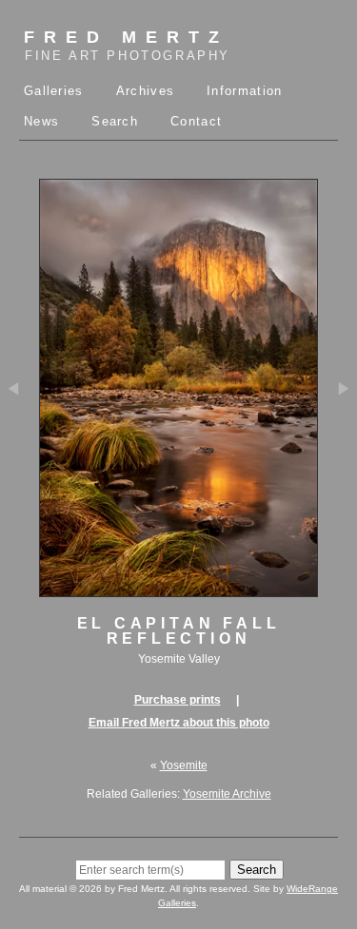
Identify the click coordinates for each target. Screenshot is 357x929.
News (41, 121)
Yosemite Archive (227, 794)
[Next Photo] (337, 444)
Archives (145, 91)
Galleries (54, 91)
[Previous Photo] (19, 444)
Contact (196, 121)
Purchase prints (177, 699)
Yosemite (184, 765)
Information (244, 91)
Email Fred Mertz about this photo (179, 722)
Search (114, 121)
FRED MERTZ (127, 45)
